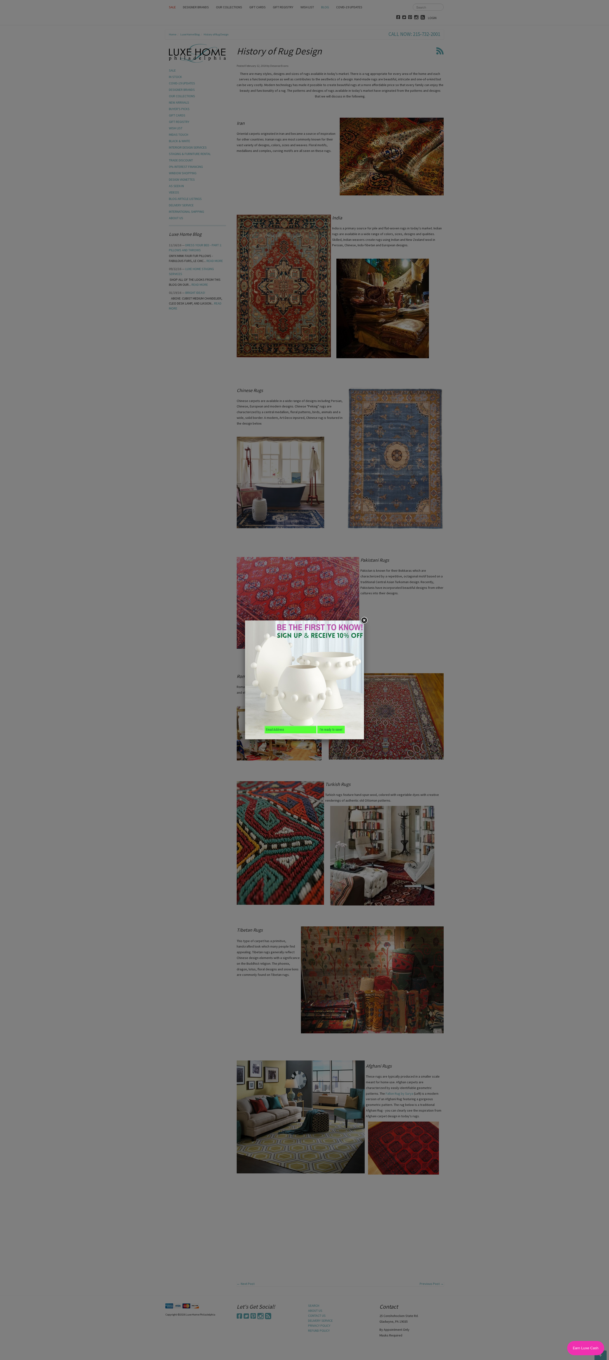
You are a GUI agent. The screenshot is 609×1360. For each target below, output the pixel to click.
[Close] (364, 620)
